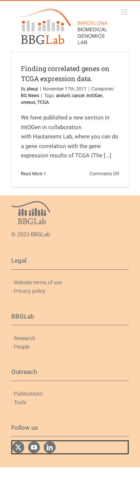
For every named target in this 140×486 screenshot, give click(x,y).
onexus (28, 102)
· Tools (18, 402)
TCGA (43, 102)
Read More (31, 173)
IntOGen (95, 95)
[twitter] (18, 447)
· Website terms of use (36, 282)
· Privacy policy (28, 291)
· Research (23, 338)
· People (20, 347)
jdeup (32, 89)
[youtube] (34, 447)
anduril (63, 95)
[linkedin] (50, 447)
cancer (78, 95)
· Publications (27, 394)
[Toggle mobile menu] (125, 12)
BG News (30, 95)
